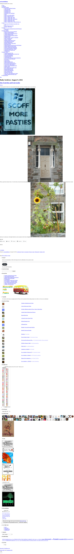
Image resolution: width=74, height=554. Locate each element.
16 (3, 515)
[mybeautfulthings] (23, 416)
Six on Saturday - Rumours (26, 355)
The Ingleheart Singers (25, 540)
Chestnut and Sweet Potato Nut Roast (10, 33)
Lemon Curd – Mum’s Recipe (9, 64)
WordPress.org (6, 530)
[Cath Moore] (17, 419)
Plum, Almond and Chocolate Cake (10, 67)
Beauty (23, 251)
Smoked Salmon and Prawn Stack (10, 46)
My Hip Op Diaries (5, 7)
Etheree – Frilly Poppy (8, 26)
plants (52, 539)
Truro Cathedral (39, 540)
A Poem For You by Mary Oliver (27, 318)
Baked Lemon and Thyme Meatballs (10, 31)
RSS (1, 77)
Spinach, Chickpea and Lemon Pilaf (10, 47)
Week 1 (5, 14)
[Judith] (50, 419)
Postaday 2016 (42, 251)
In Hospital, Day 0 (7, 10)
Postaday (56, 539)
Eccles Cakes (6, 59)
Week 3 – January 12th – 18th (9, 17)
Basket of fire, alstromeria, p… (26, 358)
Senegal (16, 540)
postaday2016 (8, 540)
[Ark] (3, 419)
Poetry (3, 22)
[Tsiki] (45, 419)
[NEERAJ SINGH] (28, 419)
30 (3, 517)
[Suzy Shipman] (64, 419)
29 (2, 517)
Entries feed (6, 528)
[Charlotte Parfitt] (45, 416)
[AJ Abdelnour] (9, 416)
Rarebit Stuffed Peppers (8, 42)
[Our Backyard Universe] (20, 416)
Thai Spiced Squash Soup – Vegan (10, 49)
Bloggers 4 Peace (11, 539)
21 (9, 515)
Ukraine (42, 540)
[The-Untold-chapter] (9, 419)
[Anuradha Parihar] (31, 416)
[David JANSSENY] (67, 416)
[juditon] (58, 419)
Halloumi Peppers (7, 36)
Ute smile (32, 349)
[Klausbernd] (14, 416)
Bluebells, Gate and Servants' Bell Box (28, 327)
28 (9, 516)
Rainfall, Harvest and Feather (9, 278)
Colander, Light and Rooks (9, 284)
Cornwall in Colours (34, 337)
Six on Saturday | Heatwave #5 (26, 352)
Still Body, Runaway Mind (25, 343)
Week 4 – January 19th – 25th (9, 18)
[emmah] (61, 416)
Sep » (5, 518)
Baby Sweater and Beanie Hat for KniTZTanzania (13, 28)
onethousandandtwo (35, 343)
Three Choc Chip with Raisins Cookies (11, 73)
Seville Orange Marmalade (8, 70)
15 (2, 515)
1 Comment (2, 250)
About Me (4, 6)
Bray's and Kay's (5, 255)
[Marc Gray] (14, 419)
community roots (31, 539)
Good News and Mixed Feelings (9, 8)
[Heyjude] (6, 419)
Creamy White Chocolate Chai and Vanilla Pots (12, 57)
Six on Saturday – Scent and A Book (10, 281)
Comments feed (7, 529)
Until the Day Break (45, 540)
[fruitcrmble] (47, 419)
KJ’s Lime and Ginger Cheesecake (10, 63)
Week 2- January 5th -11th (8, 16)
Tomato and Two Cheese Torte (9, 50)
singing (18, 540)
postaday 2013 (4, 540)
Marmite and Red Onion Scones (9, 40)
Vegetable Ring (7, 51)
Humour (30, 251)
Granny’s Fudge (7, 60)
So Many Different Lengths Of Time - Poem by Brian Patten (31, 309)
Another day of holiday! (25, 349)
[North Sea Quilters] (53, 419)
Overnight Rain (7, 279)
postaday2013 (70, 539)
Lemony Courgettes (7, 39)
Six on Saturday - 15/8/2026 (26, 361)
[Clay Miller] (34, 416)
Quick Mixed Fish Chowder (9, 41)
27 (8, 516)
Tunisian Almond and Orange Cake (10, 74)
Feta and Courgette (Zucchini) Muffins (11, 35)
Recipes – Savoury (5, 30)
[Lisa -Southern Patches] (25, 419)
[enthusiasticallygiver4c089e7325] (53, 416)
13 (8, 513)
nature (33, 251)
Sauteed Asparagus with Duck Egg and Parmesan (12, 45)
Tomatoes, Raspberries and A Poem (10, 275)
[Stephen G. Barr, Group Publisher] (69, 416)
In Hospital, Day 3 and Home (9, 13)
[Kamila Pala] (56, 419)
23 (3, 516)
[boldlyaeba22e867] (61, 419)
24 (4, 516)
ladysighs (27, 334)
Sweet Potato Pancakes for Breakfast (10, 48)
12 (7, 513)
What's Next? (23, 346)
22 (2, 516)
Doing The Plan (36, 358)
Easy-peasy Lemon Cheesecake (9, 58)
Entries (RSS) (2, 550)
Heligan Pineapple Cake (8, 61)
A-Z (5, 24)
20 (8, 515)
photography (48, 539)
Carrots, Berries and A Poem (9, 276)
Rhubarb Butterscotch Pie (8, 69)
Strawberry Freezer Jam (8, 72)
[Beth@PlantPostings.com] (20, 419)
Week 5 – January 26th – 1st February (10, 19)
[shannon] (72, 416)
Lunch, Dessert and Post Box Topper (10, 282)
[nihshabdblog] (67, 419)
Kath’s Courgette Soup (8, 38)
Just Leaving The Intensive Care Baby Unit (11, 23)
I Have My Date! (7, 9)
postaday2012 (63, 539)
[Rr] (11, 419)
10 (4, 513)
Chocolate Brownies (7, 56)
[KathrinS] (50, 416)
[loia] (39, 416)
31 (4, 517)
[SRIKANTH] (31, 419)
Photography (37, 251)
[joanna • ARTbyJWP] (58, 416)
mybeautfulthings (4, 1)
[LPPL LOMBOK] (23, 419)
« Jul (3, 518)
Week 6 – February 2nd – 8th (9, 20)
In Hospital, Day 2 (7, 12)
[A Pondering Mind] (42, 419)
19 (7, 515)
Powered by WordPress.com (5, 548)
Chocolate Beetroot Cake (8, 53)
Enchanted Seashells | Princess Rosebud (41, 340)
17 (4, 515)
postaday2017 (13, 540)
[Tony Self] (39, 419)
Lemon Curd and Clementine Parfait (10, 65)
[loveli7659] (11, 416)
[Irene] (36, 419)
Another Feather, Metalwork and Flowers (11, 277)
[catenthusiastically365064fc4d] (17, 416)
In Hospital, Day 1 (7, 11)
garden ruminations (35, 361)
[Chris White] (36, 416)
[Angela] (25, 416)
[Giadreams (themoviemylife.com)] (28, 416)
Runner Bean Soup (7, 44)
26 (7, 516)
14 (9, 513)
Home (3, 5)
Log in (5, 527)
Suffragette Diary (5, 75)
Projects (3, 27)
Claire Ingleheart (24, 539)
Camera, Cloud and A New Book (10, 283)
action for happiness (5, 539)
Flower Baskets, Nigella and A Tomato (11, 280)
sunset (20, 540)
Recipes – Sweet (5, 52)
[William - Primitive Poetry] (34, 419)
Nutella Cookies (7, 66)
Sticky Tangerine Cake (8, 71)
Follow (4, 264)
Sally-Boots (6, 29)
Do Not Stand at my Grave (9, 25)
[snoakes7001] (56, 416)
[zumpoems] (6, 416)
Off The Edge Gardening (36, 355)
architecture (19, 251)
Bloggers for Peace (17, 539)
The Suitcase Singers (32, 540)
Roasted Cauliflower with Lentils (10, 43)
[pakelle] (47, 416)
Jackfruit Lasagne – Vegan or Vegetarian (11, 37)
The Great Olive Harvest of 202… (27, 340)
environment (26, 251)
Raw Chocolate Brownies (8, 68)
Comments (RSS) (9, 550)
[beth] (42, 416)
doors (9, 255)
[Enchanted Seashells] (64, 416)
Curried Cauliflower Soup (8, 34)
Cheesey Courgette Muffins (9, 32)
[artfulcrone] (3, 416)
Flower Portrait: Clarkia (25, 337)
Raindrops (23, 334)
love (37, 539)
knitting (36, 539)
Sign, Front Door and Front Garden (10, 82)
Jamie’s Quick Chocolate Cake (9, 62)
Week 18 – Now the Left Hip (9, 15)
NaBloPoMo (40, 539)
